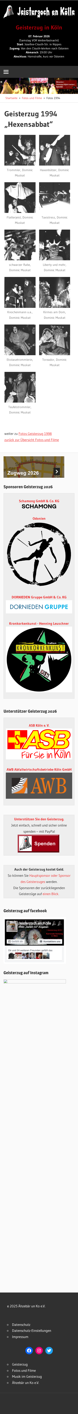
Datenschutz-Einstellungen (31, 1330)
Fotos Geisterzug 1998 (35, 433)
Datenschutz (21, 1324)
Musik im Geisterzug (27, 1376)
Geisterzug (20, 1364)
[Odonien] (39, 586)
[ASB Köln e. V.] (39, 758)
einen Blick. (51, 894)
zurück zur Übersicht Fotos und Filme (31, 440)
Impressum (20, 1337)
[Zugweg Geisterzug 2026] (34, 476)
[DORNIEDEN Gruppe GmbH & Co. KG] (39, 612)
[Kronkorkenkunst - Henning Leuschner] (39, 659)
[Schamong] (39, 507)
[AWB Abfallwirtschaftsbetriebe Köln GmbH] (39, 786)
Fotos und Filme (24, 1370)
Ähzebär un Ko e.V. (25, 1382)
